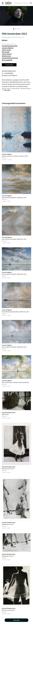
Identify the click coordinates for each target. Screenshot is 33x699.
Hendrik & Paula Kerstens (10, 58)
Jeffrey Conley (6, 50)
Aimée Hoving (6, 56)
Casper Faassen (7, 54)
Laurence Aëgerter (8, 48)
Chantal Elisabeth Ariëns (10, 46)
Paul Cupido (5, 52)
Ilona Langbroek (7, 60)
